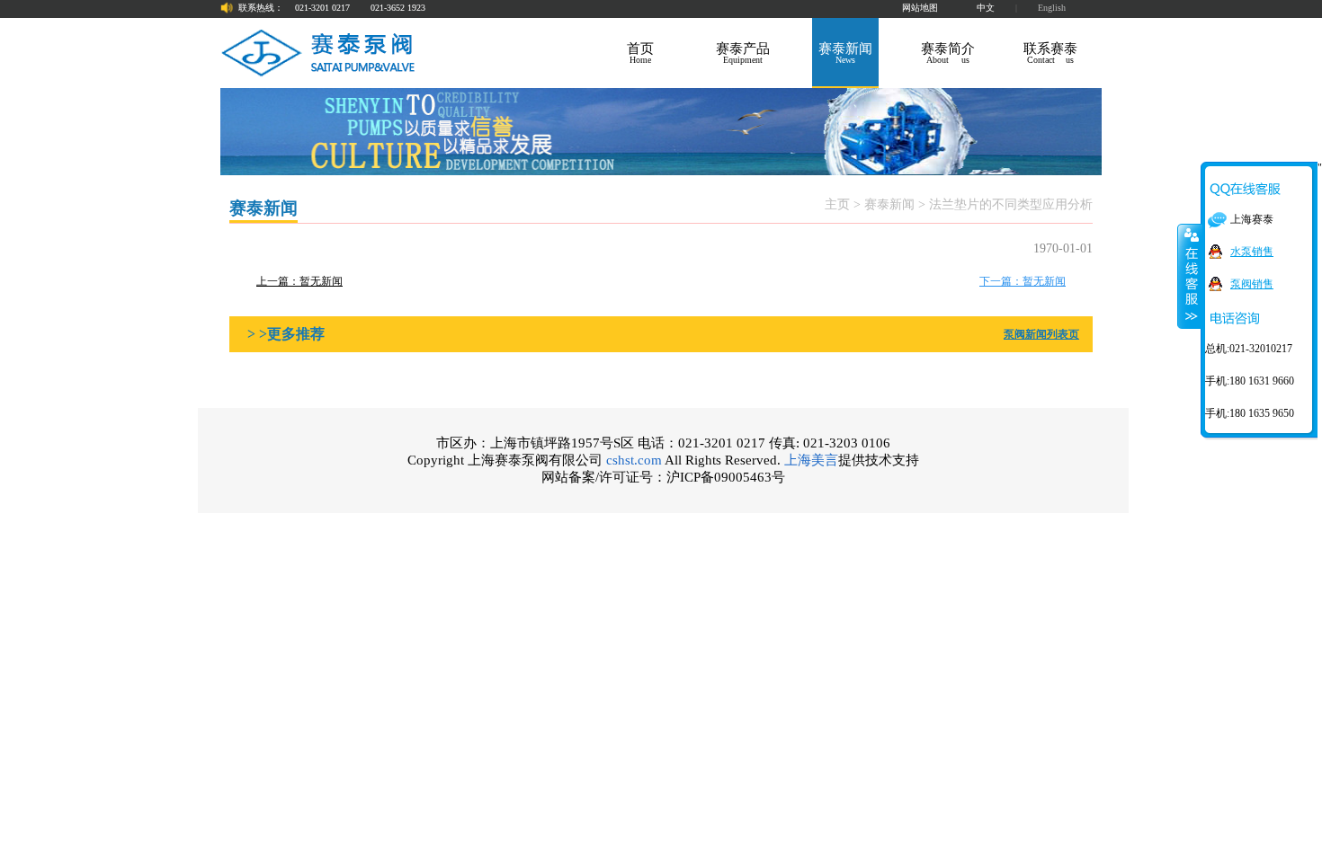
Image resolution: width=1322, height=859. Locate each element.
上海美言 (811, 460)
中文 (986, 8)
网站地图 (920, 8)
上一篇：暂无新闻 (299, 281)
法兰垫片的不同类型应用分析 (1011, 204)
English (1052, 8)
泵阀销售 (1251, 284)
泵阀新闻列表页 (1041, 334)
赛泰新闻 (889, 204)
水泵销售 (1251, 251)
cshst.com (634, 460)
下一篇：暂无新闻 (1022, 281)
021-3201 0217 (322, 8)
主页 (837, 204)
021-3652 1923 (398, 8)
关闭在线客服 (1189, 276)
